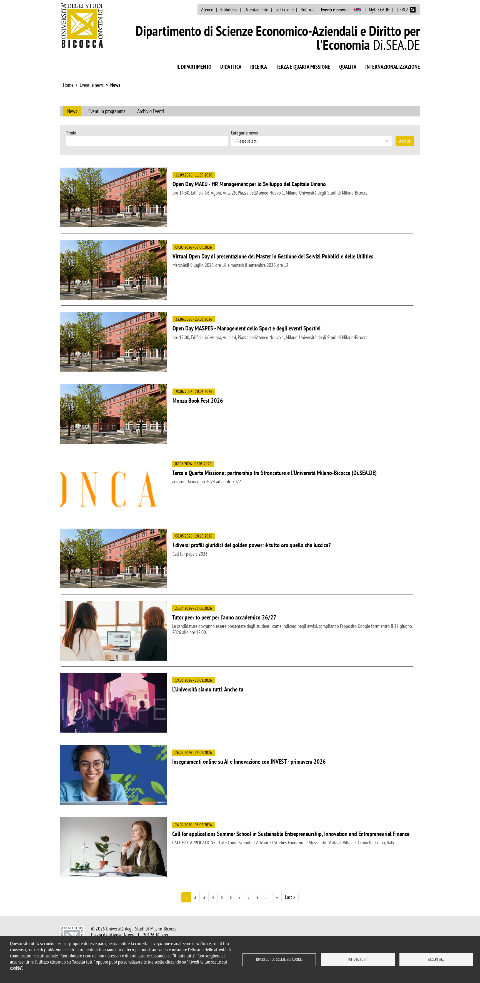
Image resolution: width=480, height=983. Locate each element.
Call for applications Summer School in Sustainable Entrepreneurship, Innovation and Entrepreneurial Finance (290, 833)
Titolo (71, 133)
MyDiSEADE (379, 9)
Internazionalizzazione (392, 66)
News (115, 85)
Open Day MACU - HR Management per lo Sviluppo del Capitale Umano (249, 184)
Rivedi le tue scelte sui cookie (279, 959)
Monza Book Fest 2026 (197, 400)
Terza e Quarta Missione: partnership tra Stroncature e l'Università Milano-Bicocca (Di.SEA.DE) (274, 472)
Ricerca (258, 66)
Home (68, 85)
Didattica (230, 66)
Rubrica (307, 9)
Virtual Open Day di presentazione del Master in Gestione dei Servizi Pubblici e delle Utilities (272, 256)
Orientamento (256, 9)
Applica (405, 141)
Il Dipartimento (193, 66)
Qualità (347, 66)
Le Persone (285, 9)
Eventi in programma (107, 111)
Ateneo (207, 9)
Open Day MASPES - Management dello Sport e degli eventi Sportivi (246, 328)
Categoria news (244, 133)
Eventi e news (333, 9)
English (357, 10)
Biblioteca (228, 9)
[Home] (82, 25)
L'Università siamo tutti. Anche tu (207, 689)
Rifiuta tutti (358, 959)
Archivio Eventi (150, 111)
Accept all (436, 959)
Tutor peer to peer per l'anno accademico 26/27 (224, 617)
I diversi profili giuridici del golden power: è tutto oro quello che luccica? (251, 545)
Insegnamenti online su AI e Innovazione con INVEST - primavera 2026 (249, 761)
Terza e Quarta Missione (303, 66)
